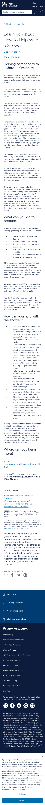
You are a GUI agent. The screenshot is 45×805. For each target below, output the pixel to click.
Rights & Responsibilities (13, 670)
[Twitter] (5, 705)
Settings (22, 794)
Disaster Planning (10, 681)
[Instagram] (32, 705)
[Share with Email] (6, 575)
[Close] (42, 756)
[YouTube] (18, 705)
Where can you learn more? (16, 507)
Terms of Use (8, 528)
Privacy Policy (24, 528)
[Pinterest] (25, 705)
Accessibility (8, 635)
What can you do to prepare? (17, 501)
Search (38, 12)
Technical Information (11, 686)
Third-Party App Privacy (12, 675)
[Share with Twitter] (19, 575)
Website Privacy (9, 650)
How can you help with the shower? (20, 504)
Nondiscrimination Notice (13, 640)
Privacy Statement (18, 789)
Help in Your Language (12, 645)
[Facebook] (12, 705)
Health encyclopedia (14, 24)
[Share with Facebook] (12, 575)
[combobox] (17, 12)
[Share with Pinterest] (25, 575)
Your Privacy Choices (11, 660)
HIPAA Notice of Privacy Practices (16, 655)
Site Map (6, 691)
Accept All (22, 801)
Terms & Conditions (11, 665)
